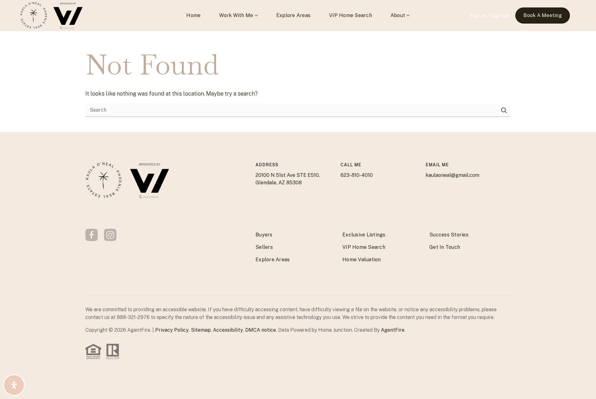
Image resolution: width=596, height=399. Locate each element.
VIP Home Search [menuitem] (350, 15)
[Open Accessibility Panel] (14, 385)
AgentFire (392, 330)
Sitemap (201, 330)
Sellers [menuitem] (264, 247)
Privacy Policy (172, 330)
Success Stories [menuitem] (448, 235)
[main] (298, 81)
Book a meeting (542, 15)
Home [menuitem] (193, 15)
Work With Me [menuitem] (236, 15)
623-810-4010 (357, 175)
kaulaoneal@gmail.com (452, 175)
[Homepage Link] (34, 15)
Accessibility (228, 330)
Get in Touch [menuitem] (444, 247)
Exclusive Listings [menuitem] (364, 235)
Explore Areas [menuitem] (293, 15)
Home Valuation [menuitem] (361, 259)
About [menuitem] (399, 15)
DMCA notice (260, 330)
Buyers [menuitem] (264, 235)
